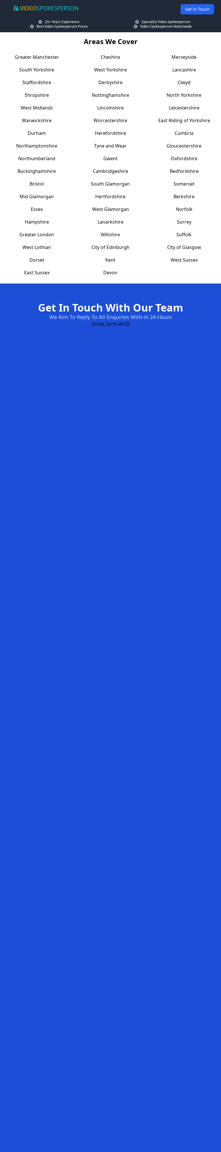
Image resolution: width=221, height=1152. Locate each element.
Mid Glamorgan (37, 196)
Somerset (184, 184)
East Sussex (36, 272)
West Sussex (184, 260)
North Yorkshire (184, 95)
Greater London (36, 234)
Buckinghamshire (37, 171)
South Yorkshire (36, 70)
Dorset (36, 260)
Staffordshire (36, 82)
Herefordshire (110, 133)
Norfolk (184, 209)
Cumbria (184, 133)
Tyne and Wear (110, 146)
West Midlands (37, 108)
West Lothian (36, 247)
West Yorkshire (110, 70)
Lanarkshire (110, 222)
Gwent (110, 158)
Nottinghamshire (110, 95)
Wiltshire (110, 234)
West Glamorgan (110, 209)
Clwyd (184, 82)
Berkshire (184, 196)
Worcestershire (110, 120)
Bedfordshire (184, 171)
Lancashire (184, 70)
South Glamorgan (110, 184)
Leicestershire (184, 108)
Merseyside (184, 57)
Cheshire (110, 57)
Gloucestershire (184, 146)
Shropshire (37, 95)
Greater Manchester (37, 57)
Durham (37, 133)
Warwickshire (37, 120)
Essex (37, 209)
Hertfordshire (110, 196)
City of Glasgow (184, 247)
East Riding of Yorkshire (184, 120)
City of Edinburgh (110, 247)
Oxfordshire (184, 158)
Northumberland (36, 158)
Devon (110, 272)
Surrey (184, 222)
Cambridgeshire (110, 171)
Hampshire (37, 222)
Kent (110, 260)
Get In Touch (197, 9)
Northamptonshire (36, 146)
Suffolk (184, 234)
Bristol (37, 184)
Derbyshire (110, 82)
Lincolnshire (110, 108)
